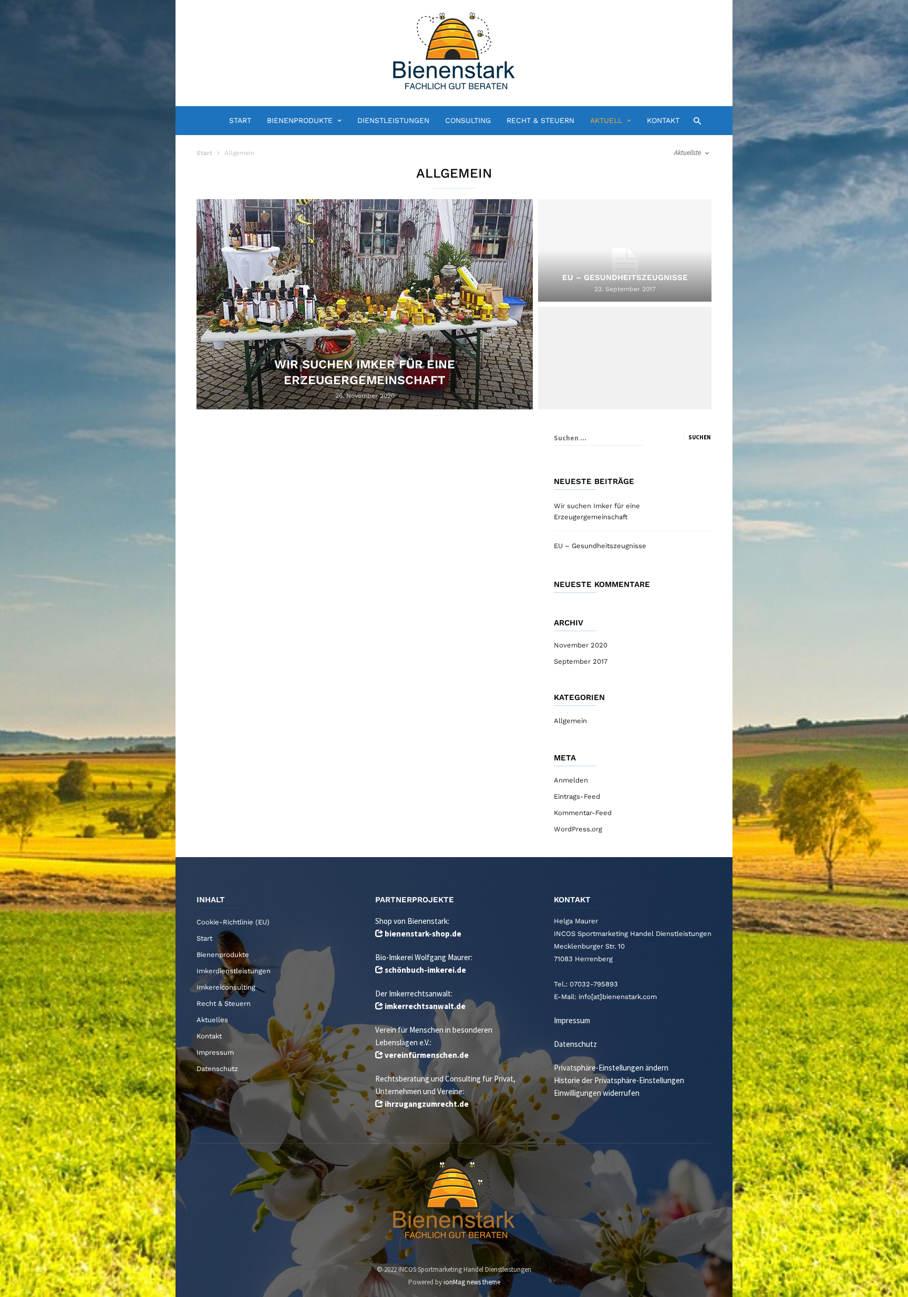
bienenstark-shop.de (423, 934)
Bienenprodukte (300, 120)
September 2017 (580, 661)
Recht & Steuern (540, 120)
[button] (694, 120)
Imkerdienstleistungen (234, 971)
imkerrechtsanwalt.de (425, 1006)
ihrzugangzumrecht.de (427, 1104)
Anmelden (571, 780)
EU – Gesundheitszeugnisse (600, 546)
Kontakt (663, 120)
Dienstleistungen (393, 120)
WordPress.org (578, 829)
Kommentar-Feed (583, 813)
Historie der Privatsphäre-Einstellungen (619, 1080)
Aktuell (606, 120)
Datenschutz (217, 1069)
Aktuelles (212, 1020)
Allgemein (570, 721)
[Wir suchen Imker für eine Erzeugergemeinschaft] (365, 304)
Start (240, 120)
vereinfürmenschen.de (427, 1055)
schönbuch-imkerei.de (425, 970)
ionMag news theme (471, 1282)
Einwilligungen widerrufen (596, 1093)
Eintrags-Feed (577, 796)
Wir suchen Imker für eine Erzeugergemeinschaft (597, 511)
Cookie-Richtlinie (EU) (233, 922)
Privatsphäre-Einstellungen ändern (611, 1068)
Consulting (468, 120)
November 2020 (580, 645)
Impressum (215, 1052)
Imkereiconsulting (226, 987)
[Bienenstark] (454, 52)
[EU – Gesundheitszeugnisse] (624, 263)
